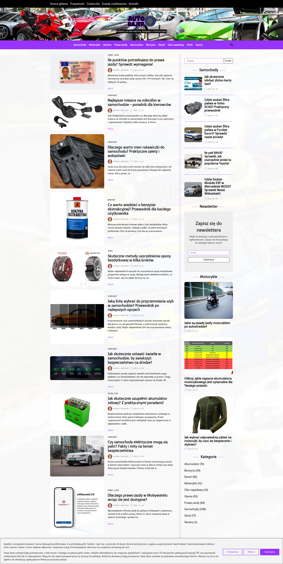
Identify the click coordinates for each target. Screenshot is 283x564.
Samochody (79, 44)
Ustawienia (232, 552)
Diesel (161, 44)
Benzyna (151, 44)
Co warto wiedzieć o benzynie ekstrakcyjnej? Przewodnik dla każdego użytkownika (139, 209)
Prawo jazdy (120, 44)
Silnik (190, 44)
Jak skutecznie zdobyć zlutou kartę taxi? (217, 80)
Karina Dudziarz (121, 70)
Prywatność (77, 3)
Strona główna (59, 3)
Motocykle (94, 44)
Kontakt (133, 3)
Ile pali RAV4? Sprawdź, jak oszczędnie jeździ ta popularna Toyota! (217, 158)
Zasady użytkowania (114, 3)
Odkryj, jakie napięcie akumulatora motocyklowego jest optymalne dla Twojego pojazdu (208, 382)
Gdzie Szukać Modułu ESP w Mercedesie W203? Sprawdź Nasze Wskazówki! (217, 186)
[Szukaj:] (204, 60)
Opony (199, 44)
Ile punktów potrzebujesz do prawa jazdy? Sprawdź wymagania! (136, 62)
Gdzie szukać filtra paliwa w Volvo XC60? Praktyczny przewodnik (216, 105)
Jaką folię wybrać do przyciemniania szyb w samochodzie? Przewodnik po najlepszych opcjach (141, 305)
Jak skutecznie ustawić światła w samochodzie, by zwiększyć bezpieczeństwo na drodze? (134, 358)
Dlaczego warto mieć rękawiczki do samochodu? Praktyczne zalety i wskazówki (136, 151)
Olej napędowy (176, 44)
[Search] (231, 44)
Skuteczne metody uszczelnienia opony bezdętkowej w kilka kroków (139, 258)
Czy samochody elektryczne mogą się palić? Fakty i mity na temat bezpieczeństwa (138, 446)
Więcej (110, 88)
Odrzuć (251, 552)
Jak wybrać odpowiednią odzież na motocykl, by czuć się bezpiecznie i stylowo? (207, 441)
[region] (141, 551)
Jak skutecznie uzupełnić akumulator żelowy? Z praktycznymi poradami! (137, 400)
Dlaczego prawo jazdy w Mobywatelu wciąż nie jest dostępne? (137, 497)
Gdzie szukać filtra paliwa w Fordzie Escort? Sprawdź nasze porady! (216, 132)
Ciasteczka (93, 3)
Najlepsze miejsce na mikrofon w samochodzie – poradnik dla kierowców (139, 102)
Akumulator (136, 44)
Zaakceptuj (269, 552)
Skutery (107, 44)
